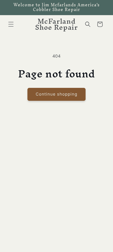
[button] (11, 24)
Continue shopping (56, 94)
